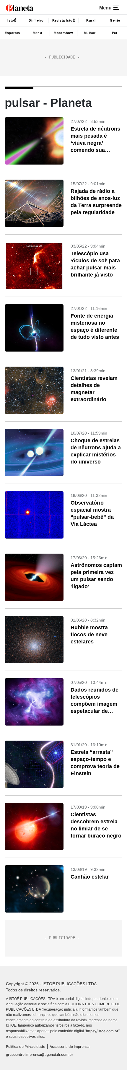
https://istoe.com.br (102, 1031)
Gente (115, 20)
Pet (115, 33)
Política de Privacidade (25, 1046)
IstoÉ (11, 20)
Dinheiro (36, 20)
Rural (90, 20)
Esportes (12, 33)
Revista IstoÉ (63, 20)
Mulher (90, 33)
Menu (37, 33)
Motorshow (63, 33)
